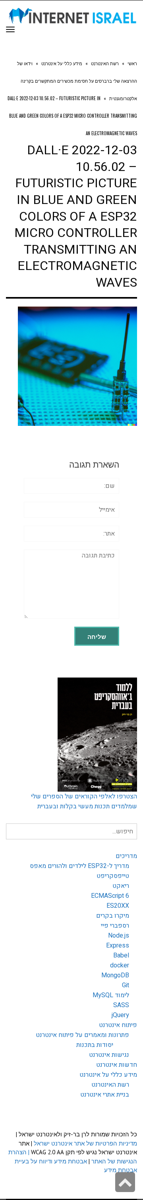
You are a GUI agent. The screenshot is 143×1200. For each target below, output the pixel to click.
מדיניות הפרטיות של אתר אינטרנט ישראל (85, 1143)
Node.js (118, 935)
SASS (121, 1005)
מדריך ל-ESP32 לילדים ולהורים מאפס (79, 866)
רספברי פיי (115, 925)
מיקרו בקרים (112, 915)
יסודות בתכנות (94, 1045)
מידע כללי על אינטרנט (108, 1075)
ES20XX (117, 906)
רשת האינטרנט (110, 1084)
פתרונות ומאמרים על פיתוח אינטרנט (82, 1035)
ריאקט (120, 886)
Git (125, 985)
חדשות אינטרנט (116, 1065)
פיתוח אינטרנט (118, 1025)
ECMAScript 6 (110, 896)
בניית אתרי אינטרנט (104, 1094)
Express (117, 945)
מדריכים (126, 856)
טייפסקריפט (113, 876)
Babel (121, 955)
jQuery (120, 1015)
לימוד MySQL (111, 995)
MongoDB (115, 975)
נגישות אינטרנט (109, 1055)
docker (119, 965)
